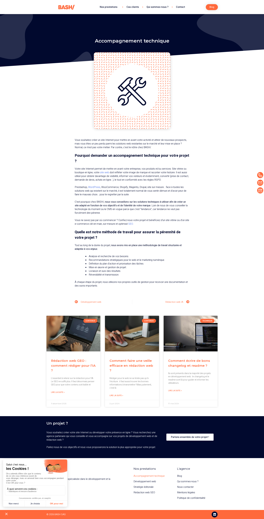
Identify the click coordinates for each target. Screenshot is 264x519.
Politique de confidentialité (191, 498)
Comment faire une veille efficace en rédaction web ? (131, 365)
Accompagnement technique (149, 476)
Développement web (145, 481)
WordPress (94, 187)
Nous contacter (185, 487)
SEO (130, 224)
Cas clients (133, 7)
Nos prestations (108, 7)
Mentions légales (186, 492)
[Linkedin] (215, 514)
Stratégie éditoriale (144, 487)
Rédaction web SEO (144, 492)
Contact (180, 7)
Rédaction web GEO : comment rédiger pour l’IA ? (73, 365)
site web (104, 172)
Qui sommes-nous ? (157, 7)
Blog (179, 476)
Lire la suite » (58, 392)
